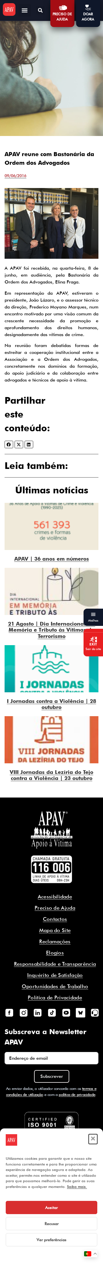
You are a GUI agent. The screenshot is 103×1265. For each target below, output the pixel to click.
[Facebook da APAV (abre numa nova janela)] (9, 1012)
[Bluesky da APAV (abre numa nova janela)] (80, 1012)
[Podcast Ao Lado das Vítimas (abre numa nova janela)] (94, 1012)
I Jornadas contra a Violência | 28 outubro (51, 704)
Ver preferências (51, 1239)
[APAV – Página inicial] (9, 9)
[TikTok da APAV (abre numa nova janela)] (52, 1012)
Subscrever (51, 1076)
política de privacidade (77, 1094)
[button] (93, 1139)
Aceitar (51, 1207)
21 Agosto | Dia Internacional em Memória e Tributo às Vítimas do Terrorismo (51, 630)
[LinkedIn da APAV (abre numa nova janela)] (37, 1012)
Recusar (52, 1223)
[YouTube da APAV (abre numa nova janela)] (66, 1012)
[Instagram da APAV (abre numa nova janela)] (23, 1012)
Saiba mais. (77, 1186)
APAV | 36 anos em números (51, 559)
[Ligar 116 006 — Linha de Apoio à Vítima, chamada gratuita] (51, 869)
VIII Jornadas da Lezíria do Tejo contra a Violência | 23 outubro (51, 775)
